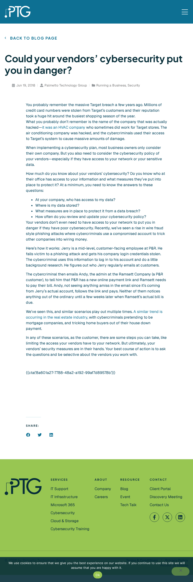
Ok (98, 575)
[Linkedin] (180, 517)
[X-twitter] (167, 517)
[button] (28, 435)
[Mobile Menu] (184, 12)
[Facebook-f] (154, 517)
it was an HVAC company (63, 127)
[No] (180, 571)
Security (134, 85)
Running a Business (111, 85)
